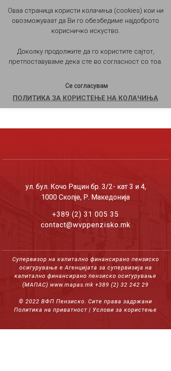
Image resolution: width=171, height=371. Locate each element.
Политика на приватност (50, 309)
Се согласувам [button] (86, 85)
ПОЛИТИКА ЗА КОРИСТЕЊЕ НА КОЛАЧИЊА (85, 98)
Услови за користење (125, 309)
